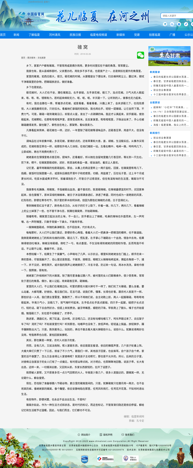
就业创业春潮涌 (162, 90)
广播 (172, 35)
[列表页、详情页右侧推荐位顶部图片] (169, 56)
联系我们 (129, 434)
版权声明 (107, 434)
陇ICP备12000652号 (160, 445)
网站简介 (85, 434)
